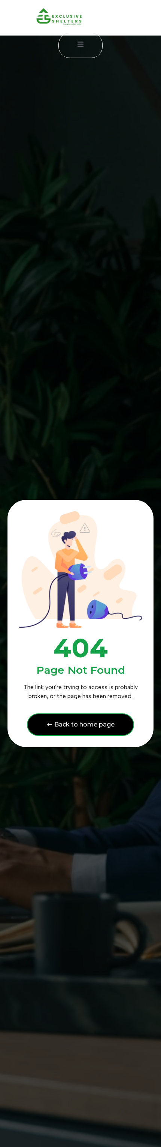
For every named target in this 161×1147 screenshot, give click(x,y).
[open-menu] (80, 45)
